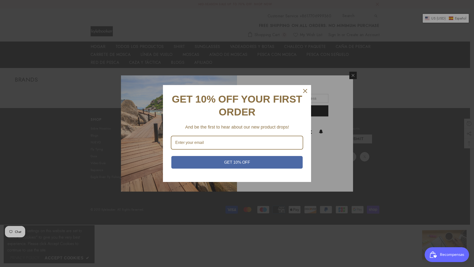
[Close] (305, 91)
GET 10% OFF (237, 162)
